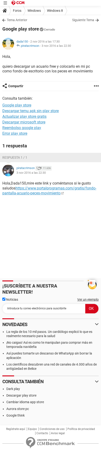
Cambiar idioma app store (25, 402)
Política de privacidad (81, 429)
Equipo (32, 429)
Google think (15, 415)
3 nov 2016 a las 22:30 (56, 45)
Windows (34, 10)
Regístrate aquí (15, 429)
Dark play (13, 389)
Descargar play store (21, 395)
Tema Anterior (17, 20)
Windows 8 (55, 10)
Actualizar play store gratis (24, 116)
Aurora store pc (17, 409)
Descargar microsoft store (23, 122)
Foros (17, 10)
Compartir (15, 86)
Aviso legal (58, 433)
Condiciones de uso (52, 429)
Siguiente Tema (83, 20)
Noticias (11, 299)
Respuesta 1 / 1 (14, 157)
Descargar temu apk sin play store (30, 111)
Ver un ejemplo (88, 299)
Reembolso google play (21, 128)
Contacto (42, 433)
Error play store (14, 133)
